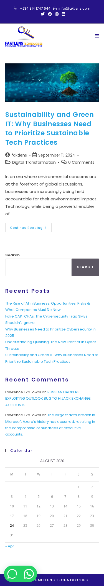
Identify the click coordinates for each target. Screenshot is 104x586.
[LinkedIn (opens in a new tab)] (62, 14)
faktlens (19, 155)
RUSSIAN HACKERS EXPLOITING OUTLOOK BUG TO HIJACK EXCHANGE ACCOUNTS (48, 398)
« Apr (9, 546)
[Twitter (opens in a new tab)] (42, 14)
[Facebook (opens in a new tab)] (50, 14)
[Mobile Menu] (97, 36)
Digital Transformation (34, 162)
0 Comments (81, 162)
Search (12, 255)
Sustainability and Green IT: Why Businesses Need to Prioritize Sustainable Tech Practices (49, 128)
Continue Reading (31, 226)
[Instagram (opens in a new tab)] (57, 14)
